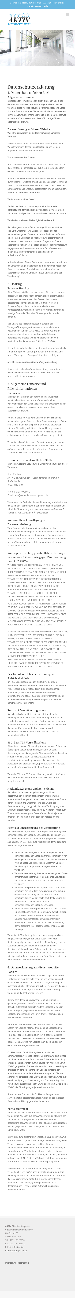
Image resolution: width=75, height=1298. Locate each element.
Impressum (10, 1262)
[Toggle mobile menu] (68, 14)
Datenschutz (23, 1262)
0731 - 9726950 (44, 2)
